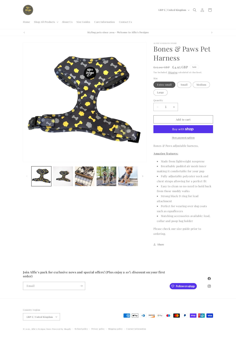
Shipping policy (115, 328)
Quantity (158, 100)
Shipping (172, 72)
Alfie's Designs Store (41, 329)
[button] (46, 22)
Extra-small (164, 84)
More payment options (183, 137)
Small (184, 84)
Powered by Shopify (61, 329)
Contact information (136, 328)
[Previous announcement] (24, 32)
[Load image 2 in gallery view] (63, 176)
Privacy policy (98, 328)
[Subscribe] (81, 286)
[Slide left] (27, 176)
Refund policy (81, 328)
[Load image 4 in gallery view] (106, 176)
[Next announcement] (212, 32)
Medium (201, 84)
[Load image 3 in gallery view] (85, 176)
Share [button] (160, 244)
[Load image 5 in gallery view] (128, 176)
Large (160, 92)
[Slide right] (143, 176)
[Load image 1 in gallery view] (41, 176)
